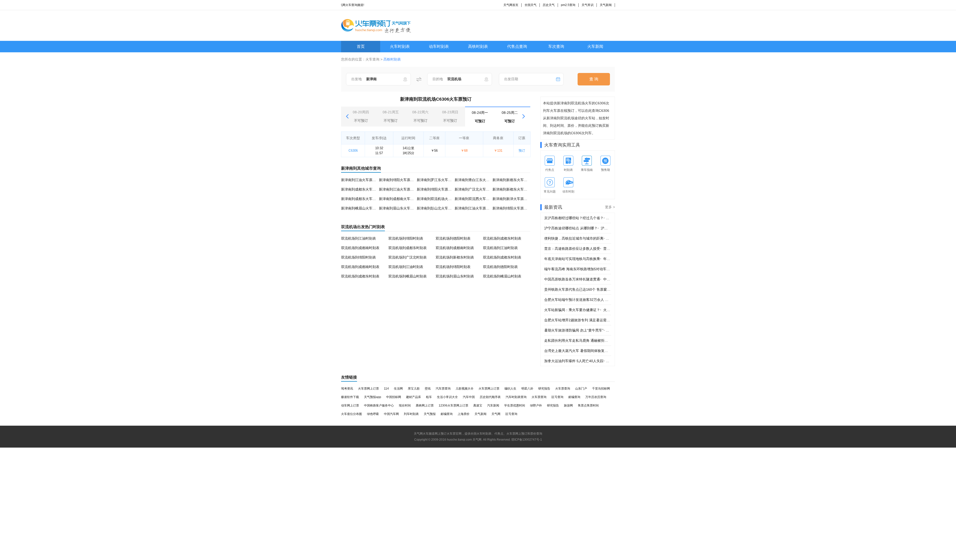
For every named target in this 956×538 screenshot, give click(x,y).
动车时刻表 (439, 46)
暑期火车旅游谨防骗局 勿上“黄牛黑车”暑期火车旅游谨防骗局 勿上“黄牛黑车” (577, 330)
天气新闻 (606, 5)
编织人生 (510, 388)
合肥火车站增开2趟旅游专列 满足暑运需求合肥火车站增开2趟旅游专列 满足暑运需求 (577, 320)
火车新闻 (595, 46)
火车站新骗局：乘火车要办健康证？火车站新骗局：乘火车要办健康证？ (577, 310)
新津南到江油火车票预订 (360, 180)
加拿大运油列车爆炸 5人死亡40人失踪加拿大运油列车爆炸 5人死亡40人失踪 (577, 361)
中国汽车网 (391, 414)
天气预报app (372, 397)
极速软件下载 (350, 397)
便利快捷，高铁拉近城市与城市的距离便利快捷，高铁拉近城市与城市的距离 (577, 238)
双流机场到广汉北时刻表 (407, 257)
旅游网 (568, 405)
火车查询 (372, 59)
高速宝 (477, 405)
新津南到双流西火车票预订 (475, 199)
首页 (361, 46)
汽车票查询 (443, 388)
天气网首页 (510, 5)
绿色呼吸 (373, 414)
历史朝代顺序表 (490, 397)
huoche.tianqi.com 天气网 (464, 439)
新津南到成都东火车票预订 (362, 189)
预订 (522, 150)
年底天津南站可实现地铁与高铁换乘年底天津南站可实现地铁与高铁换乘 (577, 259)
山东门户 (581, 388)
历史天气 (549, 5)
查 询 (593, 79)
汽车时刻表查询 (516, 397)
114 (386, 388)
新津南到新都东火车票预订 (513, 180)
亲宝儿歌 (414, 388)
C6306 (353, 150)
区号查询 (557, 397)
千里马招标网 (601, 388)
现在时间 (405, 405)
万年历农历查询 (595, 397)
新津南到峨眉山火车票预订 (362, 208)
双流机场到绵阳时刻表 (405, 238)
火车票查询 (562, 388)
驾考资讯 (347, 388)
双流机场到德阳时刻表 (453, 238)
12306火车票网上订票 (453, 405)
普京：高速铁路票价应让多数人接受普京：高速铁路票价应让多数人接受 (577, 249)
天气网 (495, 414)
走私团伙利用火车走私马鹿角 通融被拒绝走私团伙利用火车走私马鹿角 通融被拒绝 (577, 340)
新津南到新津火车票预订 (511, 199)
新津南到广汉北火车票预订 (475, 189)
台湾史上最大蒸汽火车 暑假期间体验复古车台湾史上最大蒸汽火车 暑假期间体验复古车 (577, 351)
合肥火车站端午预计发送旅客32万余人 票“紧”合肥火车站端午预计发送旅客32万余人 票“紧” (577, 300)
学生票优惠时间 (514, 405)
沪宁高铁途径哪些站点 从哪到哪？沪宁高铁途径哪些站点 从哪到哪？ (577, 228)
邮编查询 (574, 397)
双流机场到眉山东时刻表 (455, 276)
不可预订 (361, 116)
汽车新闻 (493, 405)
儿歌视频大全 (465, 388)
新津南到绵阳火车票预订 (398, 180)
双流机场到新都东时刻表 (455, 257)
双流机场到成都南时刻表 (360, 248)
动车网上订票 (350, 405)
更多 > (610, 207)
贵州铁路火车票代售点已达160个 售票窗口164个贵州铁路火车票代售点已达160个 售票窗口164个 (577, 289)
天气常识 (588, 5)
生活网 (398, 388)
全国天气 (531, 5)
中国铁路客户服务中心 (379, 405)
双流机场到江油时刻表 (358, 238)
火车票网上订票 (368, 388)
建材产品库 (413, 397)
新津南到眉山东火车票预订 (400, 208)
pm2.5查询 (568, 5)
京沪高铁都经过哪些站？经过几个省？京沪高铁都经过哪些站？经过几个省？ (577, 218)
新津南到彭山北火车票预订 (438, 208)
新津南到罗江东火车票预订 (438, 180)
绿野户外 (536, 405)
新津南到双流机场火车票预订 (439, 199)
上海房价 (464, 414)
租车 (429, 397)
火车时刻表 (400, 46)
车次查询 (556, 46)
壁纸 (428, 388)
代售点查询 (517, 46)
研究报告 (544, 388)
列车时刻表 (411, 414)
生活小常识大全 (447, 397)
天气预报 (430, 414)
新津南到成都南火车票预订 (400, 199)
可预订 (480, 117)
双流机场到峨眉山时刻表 (407, 276)
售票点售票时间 (588, 405)
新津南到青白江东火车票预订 (477, 180)
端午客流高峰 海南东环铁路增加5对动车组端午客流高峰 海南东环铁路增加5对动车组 (577, 269)
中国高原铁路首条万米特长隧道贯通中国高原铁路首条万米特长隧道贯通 (577, 279)
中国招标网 (393, 397)
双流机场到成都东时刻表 (502, 238)
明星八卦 (527, 388)
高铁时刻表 (478, 46)
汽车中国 (469, 397)
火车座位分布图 (351, 414)
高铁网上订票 (425, 405)
